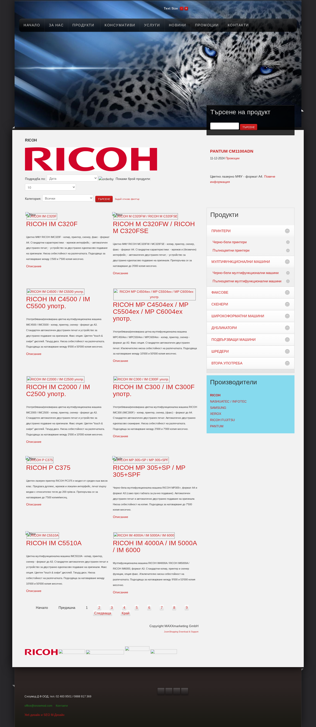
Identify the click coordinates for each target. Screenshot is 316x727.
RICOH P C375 (48, 467)
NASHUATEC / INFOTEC (228, 401)
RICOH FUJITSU (222, 420)
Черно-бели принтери (230, 242)
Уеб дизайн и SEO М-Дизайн (44, 715)
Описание (33, 266)
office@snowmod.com (38, 705)
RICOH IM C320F (51, 224)
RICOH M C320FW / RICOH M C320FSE (154, 227)
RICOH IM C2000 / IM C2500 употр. (58, 390)
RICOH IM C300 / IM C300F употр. (154, 390)
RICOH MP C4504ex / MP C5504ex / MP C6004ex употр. (150, 311)
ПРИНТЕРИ (221, 231)
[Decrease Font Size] (181, 8)
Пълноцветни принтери (231, 250)
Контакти (62, 705)
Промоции (232, 158)
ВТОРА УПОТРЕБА (226, 363)
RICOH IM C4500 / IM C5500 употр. (58, 303)
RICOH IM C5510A (54, 543)
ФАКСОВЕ (219, 292)
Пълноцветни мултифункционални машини (247, 281)
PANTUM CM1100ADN (231, 151)
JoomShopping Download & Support (181, 632)
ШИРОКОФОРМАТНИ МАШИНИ (237, 316)
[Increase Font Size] (186, 8)
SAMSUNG (218, 408)
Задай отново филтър (127, 199)
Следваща (102, 613)
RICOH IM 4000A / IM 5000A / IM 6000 (155, 546)
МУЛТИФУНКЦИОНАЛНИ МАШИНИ (240, 262)
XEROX (215, 414)
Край (125, 613)
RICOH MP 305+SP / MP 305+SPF (149, 471)
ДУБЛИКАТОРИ (224, 328)
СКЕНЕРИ (219, 304)
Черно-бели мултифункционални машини (246, 273)
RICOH (215, 395)
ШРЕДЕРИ (220, 351)
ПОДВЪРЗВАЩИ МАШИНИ (233, 340)
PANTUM (216, 426)
